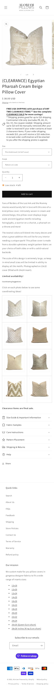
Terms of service (28, 684)
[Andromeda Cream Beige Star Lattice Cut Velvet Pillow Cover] (14, 318)
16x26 (14, 601)
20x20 (14, 612)
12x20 (14, 589)
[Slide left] (21, 74)
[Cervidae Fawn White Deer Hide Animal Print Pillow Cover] (39, 318)
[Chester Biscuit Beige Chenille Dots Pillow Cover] (14, 372)
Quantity (5, 172)
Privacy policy (13, 684)
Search (9, 495)
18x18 (14, 609)
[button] (6, 7)
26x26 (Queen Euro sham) (24, 624)
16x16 (14, 605)
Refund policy (12, 554)
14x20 (14, 597)
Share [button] (8, 463)
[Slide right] (33, 74)
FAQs (8, 509)
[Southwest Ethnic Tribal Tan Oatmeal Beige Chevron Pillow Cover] (14, 398)
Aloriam (16, 679)
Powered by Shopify (26, 679)
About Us (10, 502)
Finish (4, 159)
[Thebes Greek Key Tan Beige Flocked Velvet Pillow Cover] (39, 398)
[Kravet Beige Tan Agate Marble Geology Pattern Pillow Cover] (39, 372)
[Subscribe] (41, 645)
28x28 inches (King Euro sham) (26, 628)
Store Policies (12, 528)
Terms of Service (13, 541)
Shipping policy (42, 684)
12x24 (14, 593)
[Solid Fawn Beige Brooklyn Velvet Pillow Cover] (39, 345)
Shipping (5, 102)
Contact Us (11, 535)
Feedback (10, 515)
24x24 (14, 620)
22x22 (14, 616)
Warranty (10, 548)
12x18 (14, 585)
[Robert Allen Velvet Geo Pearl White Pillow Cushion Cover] (14, 345)
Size (3, 146)
